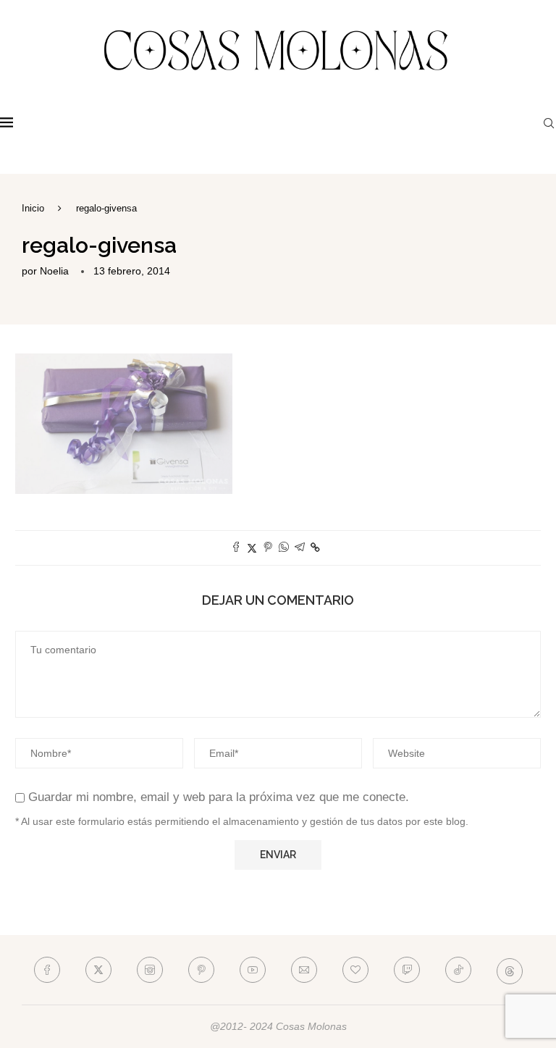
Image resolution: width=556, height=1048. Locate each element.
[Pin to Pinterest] (268, 548)
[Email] (304, 970)
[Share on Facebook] (236, 548)
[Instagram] (150, 970)
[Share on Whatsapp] (284, 548)
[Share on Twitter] (252, 548)
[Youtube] (253, 970)
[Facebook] (47, 970)
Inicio (33, 208)
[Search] (549, 123)
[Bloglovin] (355, 970)
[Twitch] (407, 970)
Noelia (54, 271)
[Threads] (510, 970)
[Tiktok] (458, 970)
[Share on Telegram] (300, 548)
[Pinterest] (201, 970)
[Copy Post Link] (315, 547)
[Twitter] (98, 970)
